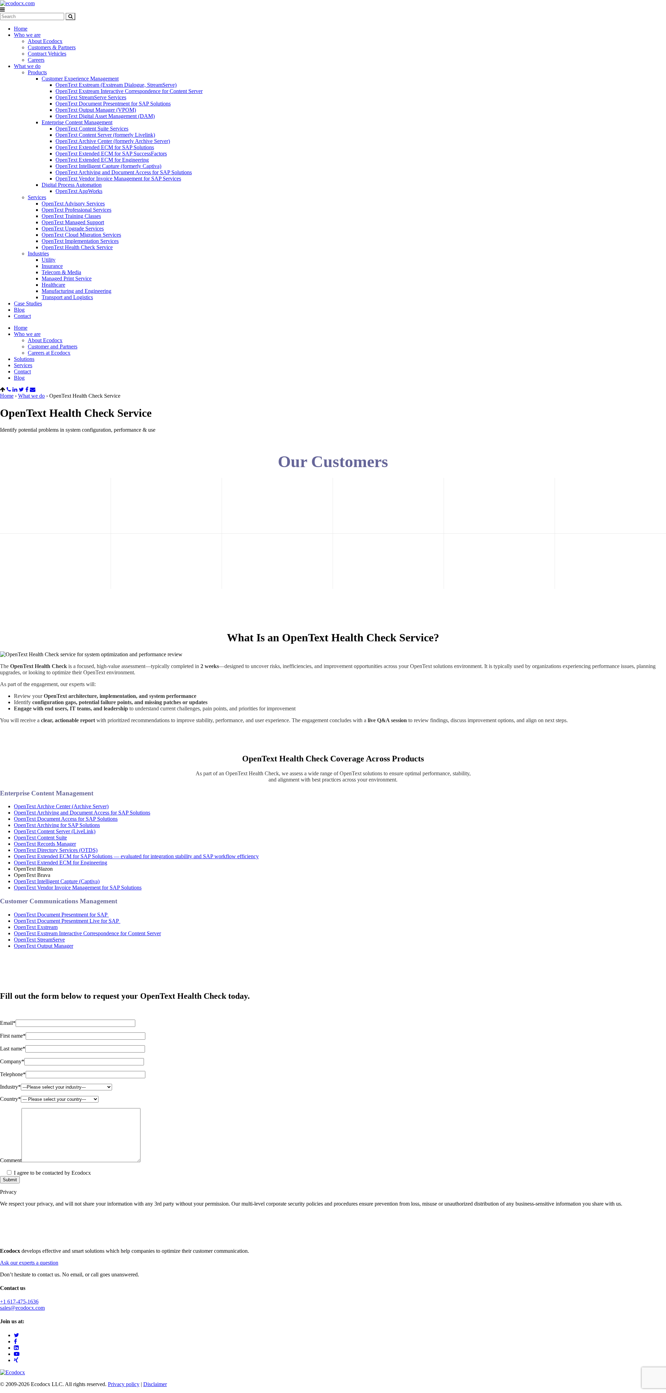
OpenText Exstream (36, 927)
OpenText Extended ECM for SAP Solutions (105, 147)
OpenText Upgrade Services (73, 228)
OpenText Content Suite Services (92, 129)
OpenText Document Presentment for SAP (61, 915)
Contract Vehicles (47, 54)
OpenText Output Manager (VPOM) (96, 110)
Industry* (10, 1087)
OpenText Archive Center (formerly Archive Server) (113, 141)
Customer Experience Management (80, 79)
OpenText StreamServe (39, 940)
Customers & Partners (52, 47)
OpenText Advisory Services (73, 203)
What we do (27, 66)
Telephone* (13, 1074)
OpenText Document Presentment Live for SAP (67, 921)
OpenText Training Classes (71, 216)
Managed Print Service (67, 278)
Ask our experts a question (29, 1263)
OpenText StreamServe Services (91, 97)
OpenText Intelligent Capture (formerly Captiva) (108, 166)
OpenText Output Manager (43, 946)
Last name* (12, 1049)
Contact (22, 316)
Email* (8, 1023)
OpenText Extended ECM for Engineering (102, 160)
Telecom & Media (61, 272)
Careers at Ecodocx (49, 353)
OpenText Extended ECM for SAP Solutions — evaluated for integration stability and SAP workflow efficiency (136, 856)
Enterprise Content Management (77, 122)
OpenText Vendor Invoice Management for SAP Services (118, 178)
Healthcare (53, 285)
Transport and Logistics (67, 297)
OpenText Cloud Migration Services (81, 235)
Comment (11, 1160)
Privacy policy (123, 1384)
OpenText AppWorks (79, 191)
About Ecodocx (45, 41)
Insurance (52, 266)
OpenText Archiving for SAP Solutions (57, 825)
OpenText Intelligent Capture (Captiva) (57, 881)
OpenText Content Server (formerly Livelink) (105, 135)
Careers (36, 60)
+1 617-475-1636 (19, 1302)
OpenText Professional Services (76, 210)
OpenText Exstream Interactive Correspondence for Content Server (129, 91)
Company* (12, 1061)
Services (37, 197)
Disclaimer (155, 1384)
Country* (10, 1099)
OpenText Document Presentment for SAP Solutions (113, 104)
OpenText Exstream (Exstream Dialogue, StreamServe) (116, 85)
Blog (19, 310)
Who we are (27, 35)
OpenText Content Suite (40, 838)
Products (37, 72)
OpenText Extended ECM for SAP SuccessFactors (111, 154)
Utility (49, 260)
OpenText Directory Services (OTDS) (55, 850)
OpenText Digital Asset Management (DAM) (105, 116)
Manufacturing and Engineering (76, 291)
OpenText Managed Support (73, 222)
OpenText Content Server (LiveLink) (54, 831)
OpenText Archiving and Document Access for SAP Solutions (124, 172)
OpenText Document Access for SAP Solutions (66, 819)
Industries (38, 253)
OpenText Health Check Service (77, 247)
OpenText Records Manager (45, 844)
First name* (13, 1036)
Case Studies (28, 303)
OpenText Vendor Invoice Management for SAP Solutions (78, 887)
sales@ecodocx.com (22, 1308)
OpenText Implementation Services (80, 241)
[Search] (70, 16)
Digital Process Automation (72, 185)
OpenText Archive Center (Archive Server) (61, 806)
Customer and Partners (52, 346)
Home (20, 29)
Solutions (24, 359)
